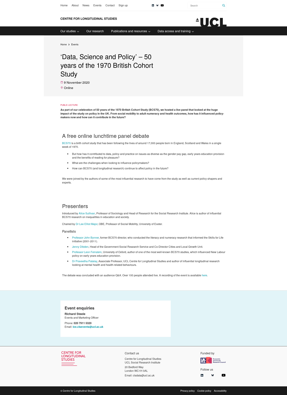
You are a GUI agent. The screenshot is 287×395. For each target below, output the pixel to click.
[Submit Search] (223, 5)
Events (97, 5)
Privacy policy (187, 390)
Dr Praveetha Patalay (84, 261)
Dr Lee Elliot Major (86, 224)
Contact (110, 5)
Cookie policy (204, 390)
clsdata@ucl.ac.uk (143, 375)
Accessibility (220, 390)
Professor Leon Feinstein (87, 252)
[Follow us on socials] (153, 5)
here (204, 275)
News (86, 5)
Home (64, 5)
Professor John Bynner (85, 237)
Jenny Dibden (80, 247)
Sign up (123, 5)
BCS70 (66, 143)
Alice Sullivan (87, 213)
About (75, 5)
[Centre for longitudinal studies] (211, 22)
